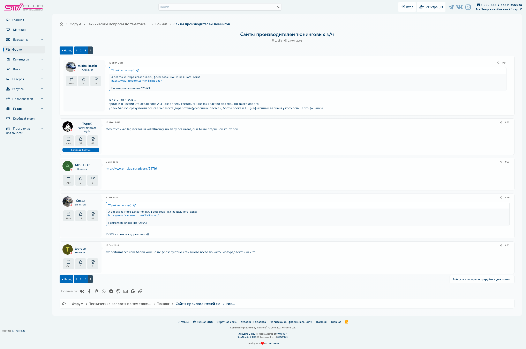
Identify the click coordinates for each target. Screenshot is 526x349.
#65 (507, 245)
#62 (507, 122)
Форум (17, 49)
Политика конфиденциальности (291, 321)
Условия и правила (253, 321)
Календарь (21, 59)
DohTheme (273, 343)
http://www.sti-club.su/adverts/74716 (131, 168)
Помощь (321, 321)
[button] (42, 40)
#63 (507, 161)
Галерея (18, 79)
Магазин (19, 30)
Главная (18, 20)
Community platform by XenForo (263, 327)
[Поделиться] (498, 62)
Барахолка (21, 39)
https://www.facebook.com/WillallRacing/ (136, 80)
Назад (68, 50)
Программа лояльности (18, 130)
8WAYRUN (281, 333)
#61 (504, 62)
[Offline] (74, 70)
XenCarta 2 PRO (247, 333)
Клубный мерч (24, 118)
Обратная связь (227, 321)
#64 (507, 197)
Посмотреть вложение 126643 (130, 88)
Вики (16, 69)
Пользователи (22, 99)
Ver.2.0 (184, 321)
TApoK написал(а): (123, 70)
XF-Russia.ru (18, 330)
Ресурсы (18, 89)
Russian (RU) (204, 321)
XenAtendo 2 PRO (247, 337)
